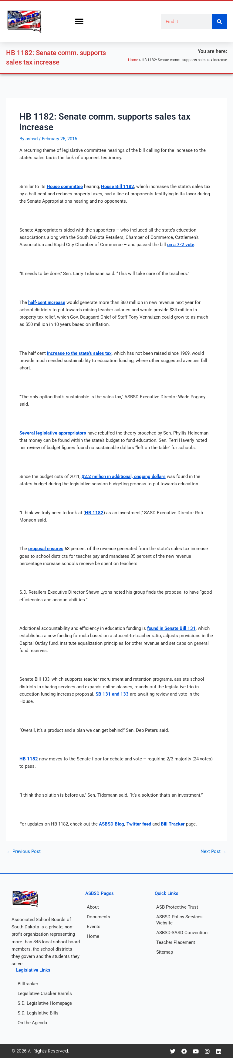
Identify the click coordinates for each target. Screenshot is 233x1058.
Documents (98, 917)
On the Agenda (32, 1022)
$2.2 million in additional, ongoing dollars (124, 476)
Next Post (213, 851)
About (93, 907)
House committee (65, 186)
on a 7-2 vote (180, 244)
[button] (79, 22)
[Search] (219, 21)
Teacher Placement (175, 942)
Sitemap (164, 952)
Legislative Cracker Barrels (45, 993)
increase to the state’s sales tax (79, 353)
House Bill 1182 (117, 186)
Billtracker (28, 983)
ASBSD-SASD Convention (182, 932)
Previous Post (24, 851)
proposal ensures (45, 548)
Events (93, 926)
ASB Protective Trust (177, 907)
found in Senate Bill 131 (171, 628)
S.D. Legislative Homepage (45, 1003)
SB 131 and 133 (112, 694)
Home (133, 60)
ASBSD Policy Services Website (179, 920)
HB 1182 (94, 512)
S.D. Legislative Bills (38, 1013)
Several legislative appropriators (52, 433)
